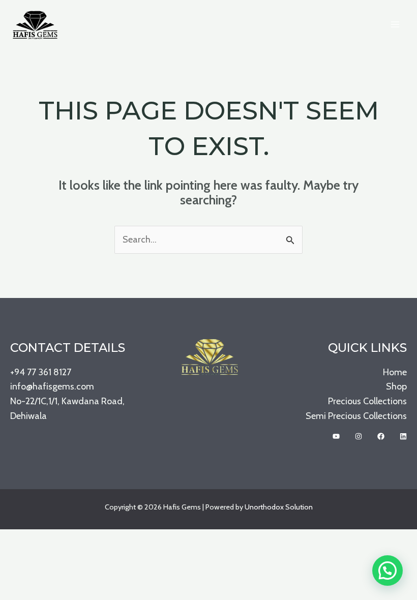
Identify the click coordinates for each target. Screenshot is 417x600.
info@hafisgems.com (52, 386)
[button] (387, 570)
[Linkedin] (403, 436)
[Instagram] (358, 436)
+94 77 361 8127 (40, 372)
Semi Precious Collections (356, 416)
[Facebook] (380, 436)
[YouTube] (336, 436)
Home (395, 372)
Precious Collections (367, 401)
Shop (396, 386)
